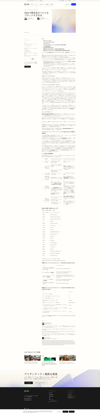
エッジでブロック (46, 43)
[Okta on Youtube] (24, 408)
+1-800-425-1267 (29, 396)
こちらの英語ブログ (50, 52)
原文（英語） (49, 315)
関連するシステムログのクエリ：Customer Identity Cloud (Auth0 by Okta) (30, 55)
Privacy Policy (32, 412)
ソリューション (36, 4)
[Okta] (26, 4)
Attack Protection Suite (67, 128)
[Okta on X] (26, 408)
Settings (59, 411)
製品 (32, 4)
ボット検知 (69, 187)
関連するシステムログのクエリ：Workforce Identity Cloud (31, 53)
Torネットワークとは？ (47, 40)
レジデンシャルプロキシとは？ (28, 45)
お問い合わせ (73, 4)
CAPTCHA (53, 150)
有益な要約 (72, 108)
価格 (49, 397)
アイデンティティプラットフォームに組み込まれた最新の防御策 (30, 48)
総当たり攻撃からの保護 (67, 196)
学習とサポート (42, 4)
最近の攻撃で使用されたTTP (27, 51)
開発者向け (47, 4)
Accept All (71, 411)
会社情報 (51, 4)
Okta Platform (51, 394)
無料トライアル (68, 4)
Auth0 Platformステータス (71, 397)
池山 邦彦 (67, 52)
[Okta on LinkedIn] (28, 408)
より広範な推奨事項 (26, 50)
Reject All (65, 411)
